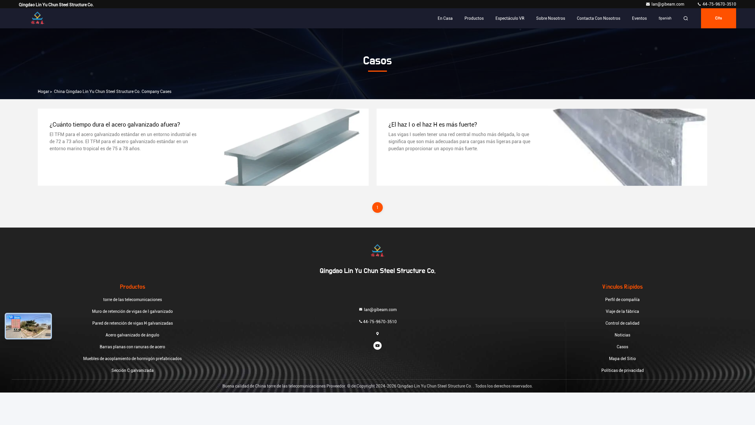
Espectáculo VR (509, 18)
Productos (474, 18)
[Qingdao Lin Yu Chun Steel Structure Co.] (37, 18)
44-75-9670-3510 (719, 4)
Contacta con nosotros (598, 18)
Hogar (43, 91)
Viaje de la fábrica (622, 311)
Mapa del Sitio (622, 358)
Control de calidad (622, 323)
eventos (639, 18)
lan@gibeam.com (668, 4)
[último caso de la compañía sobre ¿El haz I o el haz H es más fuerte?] (627, 147)
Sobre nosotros (550, 18)
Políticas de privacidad (622, 370)
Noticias (622, 335)
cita (718, 18)
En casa (445, 18)
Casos (622, 346)
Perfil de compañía (622, 299)
